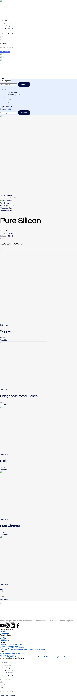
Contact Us (4, 640)
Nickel (4, 461)
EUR (9, 100)
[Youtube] (2, 625)
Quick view (4, 325)
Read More (4, 340)
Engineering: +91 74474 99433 (12, 648)
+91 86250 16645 (7, 655)
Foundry (3, 632)
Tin (2, 590)
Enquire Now (5, 231)
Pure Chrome (5, 203)
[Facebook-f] (17, 625)
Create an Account (7, 696)
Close (2, 682)
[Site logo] (9, 16)
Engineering (4, 633)
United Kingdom (14, 95)
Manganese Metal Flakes (19, 396)
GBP (9, 102)
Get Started (5, 52)
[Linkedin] (12, 625)
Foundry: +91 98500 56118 (10, 646)
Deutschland (12, 92)
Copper (5, 331)
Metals (7, 198)
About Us (3, 639)
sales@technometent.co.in (11, 644)
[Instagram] (7, 625)
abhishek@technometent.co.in (12, 653)
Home (2, 198)
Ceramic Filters (6, 210)
